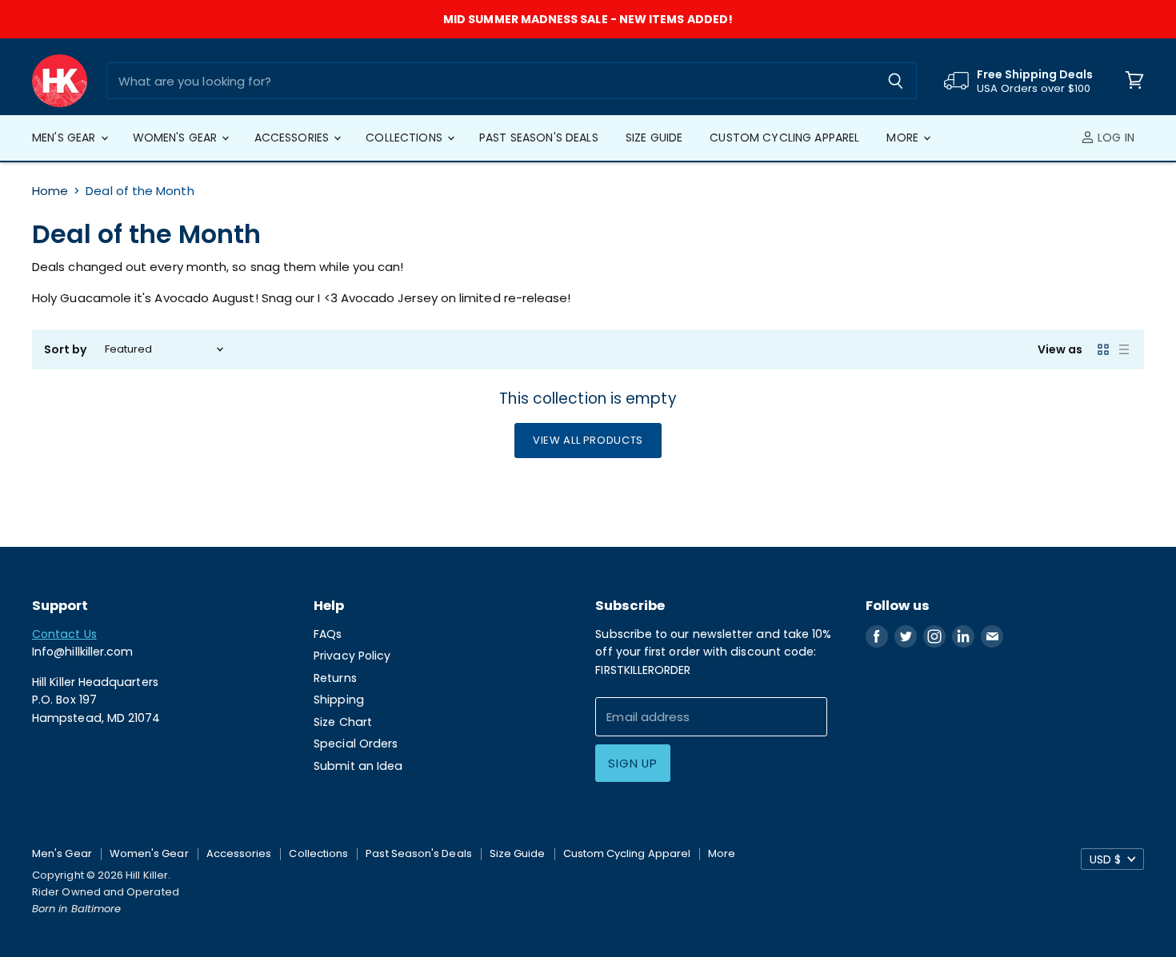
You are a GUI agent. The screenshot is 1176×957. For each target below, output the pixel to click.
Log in (1114, 138)
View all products (588, 440)
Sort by (66, 349)
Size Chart (343, 722)
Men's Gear (65, 138)
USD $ (1105, 859)
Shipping (339, 700)
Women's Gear (177, 138)
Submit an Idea (358, 766)
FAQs (328, 634)
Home (50, 190)
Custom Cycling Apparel (784, 138)
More (904, 138)
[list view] (1124, 349)
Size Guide (654, 138)
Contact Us (64, 634)
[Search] (895, 80)
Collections (406, 138)
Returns (335, 678)
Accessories (293, 138)
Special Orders (356, 744)
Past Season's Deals (538, 138)
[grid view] (1103, 349)
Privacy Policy (352, 656)
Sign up (632, 763)
